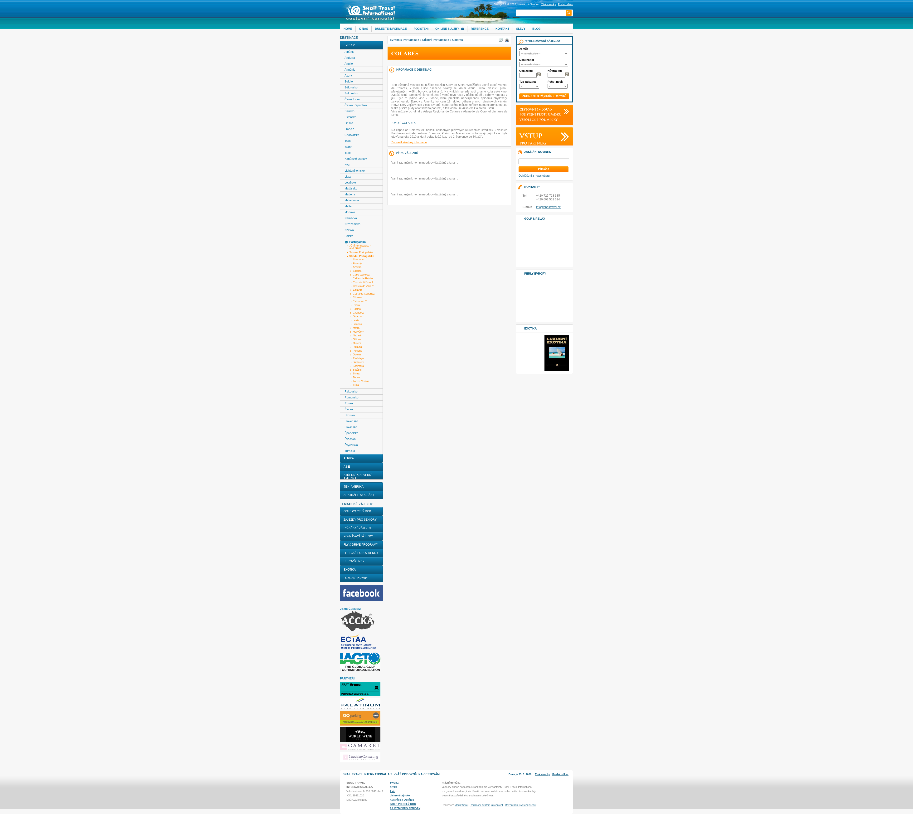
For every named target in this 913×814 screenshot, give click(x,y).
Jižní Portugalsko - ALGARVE (360, 247)
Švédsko (350, 439)
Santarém (358, 362)
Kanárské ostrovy (356, 158)
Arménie (350, 69)
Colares (457, 40)
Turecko (350, 451)
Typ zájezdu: (527, 81)
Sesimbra (358, 365)
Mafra (356, 327)
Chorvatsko (352, 135)
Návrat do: (555, 71)
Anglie (349, 63)
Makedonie (352, 200)
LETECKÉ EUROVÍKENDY (361, 553)
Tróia (356, 384)
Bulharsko (351, 93)
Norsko (349, 230)
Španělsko (351, 433)
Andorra (350, 57)
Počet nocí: (555, 81)
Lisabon (357, 324)
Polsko (349, 236)
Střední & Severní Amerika (358, 476)
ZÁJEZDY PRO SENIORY (360, 519)
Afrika (349, 458)
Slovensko (351, 421)
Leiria (356, 320)
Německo (351, 218)
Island (348, 147)
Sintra (356, 373)
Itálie (348, 153)
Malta (348, 206)
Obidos (357, 339)
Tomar (356, 377)
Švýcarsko (351, 445)
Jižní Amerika (354, 486)
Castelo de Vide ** (363, 286)
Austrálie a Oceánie (359, 495)
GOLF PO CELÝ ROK (357, 511)
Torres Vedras (361, 381)
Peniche (357, 350)
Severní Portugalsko (361, 252)
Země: (523, 49)
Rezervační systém (516, 805)
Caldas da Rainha (363, 278)
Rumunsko (352, 397)
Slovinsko (351, 427)
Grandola (358, 312)
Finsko (349, 123)
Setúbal (357, 369)
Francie (349, 129)
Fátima (357, 308)
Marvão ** (358, 331)
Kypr (347, 164)
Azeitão (357, 267)
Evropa (349, 45)
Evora (356, 305)
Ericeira (357, 297)
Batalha (357, 270)
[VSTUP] (530, 135)
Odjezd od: (526, 71)
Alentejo (357, 263)
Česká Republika (356, 105)
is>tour (532, 805)
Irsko (348, 141)
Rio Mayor (359, 358)
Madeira (350, 194)
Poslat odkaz (560, 774)
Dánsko (350, 111)
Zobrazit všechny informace (409, 142)
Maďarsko (351, 188)
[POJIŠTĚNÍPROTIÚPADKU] (539, 114)
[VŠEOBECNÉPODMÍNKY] (537, 119)
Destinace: (526, 60)
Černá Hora (352, 99)
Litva (348, 176)
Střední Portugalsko (435, 40)
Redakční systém (480, 805)
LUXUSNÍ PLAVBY (356, 578)
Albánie (350, 51)
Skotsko (350, 415)
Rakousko (351, 391)
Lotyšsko (350, 182)
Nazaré (357, 335)
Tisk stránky (548, 4)
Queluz (357, 354)
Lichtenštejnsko (355, 170)
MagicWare (461, 805)
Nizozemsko (352, 224)
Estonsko (350, 117)
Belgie (349, 81)
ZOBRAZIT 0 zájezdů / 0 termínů (544, 96)
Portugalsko (411, 40)
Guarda (357, 316)
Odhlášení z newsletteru (534, 175)
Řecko (349, 409)
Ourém (357, 343)
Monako (350, 212)
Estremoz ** (360, 301)
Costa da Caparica (363, 293)
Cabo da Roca (361, 274)
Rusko (349, 403)
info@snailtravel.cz (548, 207)
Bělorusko (351, 87)
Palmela (357, 346)
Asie (347, 466)
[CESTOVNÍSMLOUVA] (534, 109)
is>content (497, 805)
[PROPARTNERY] (532, 143)
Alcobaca (358, 259)
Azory (348, 75)
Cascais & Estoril (363, 282)
